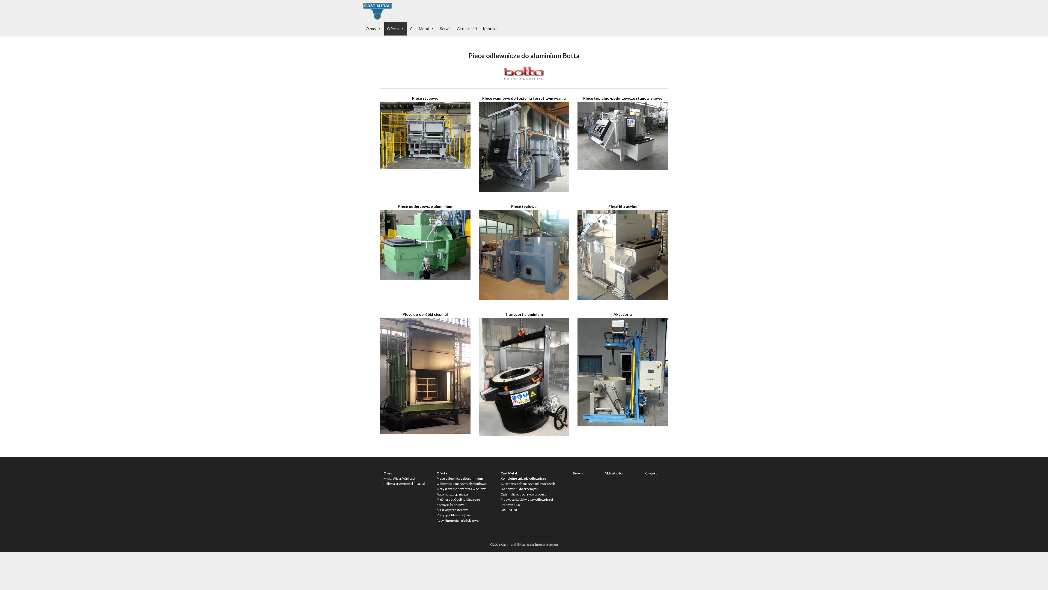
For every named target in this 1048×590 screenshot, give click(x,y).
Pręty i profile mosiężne (454, 515)
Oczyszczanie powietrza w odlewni (462, 489)
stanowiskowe (648, 98)
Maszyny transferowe (453, 510)
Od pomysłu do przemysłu (520, 489)
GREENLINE (509, 510)
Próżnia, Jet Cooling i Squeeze (458, 499)
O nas (371, 28)
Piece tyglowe (524, 206)
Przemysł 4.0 (510, 505)
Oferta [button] (393, 28)
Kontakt (490, 28)
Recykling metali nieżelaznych (458, 520)
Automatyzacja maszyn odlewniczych (528, 484)
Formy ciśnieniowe (451, 505)
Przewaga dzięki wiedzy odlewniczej (527, 499)
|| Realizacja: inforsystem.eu (537, 544)
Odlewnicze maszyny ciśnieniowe (461, 484)
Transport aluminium (524, 314)
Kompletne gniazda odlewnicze (523, 478)
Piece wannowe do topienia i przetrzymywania (524, 98)
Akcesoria (623, 314)
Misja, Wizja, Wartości (399, 478)
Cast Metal (419, 28)
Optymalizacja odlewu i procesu (524, 494)
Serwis (445, 28)
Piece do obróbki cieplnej (425, 314)
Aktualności (467, 28)
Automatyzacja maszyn (454, 494)
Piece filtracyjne (622, 206)
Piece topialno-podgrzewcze (609, 98)
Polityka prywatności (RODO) (404, 484)
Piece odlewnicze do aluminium (460, 478)
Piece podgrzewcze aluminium (425, 206)
